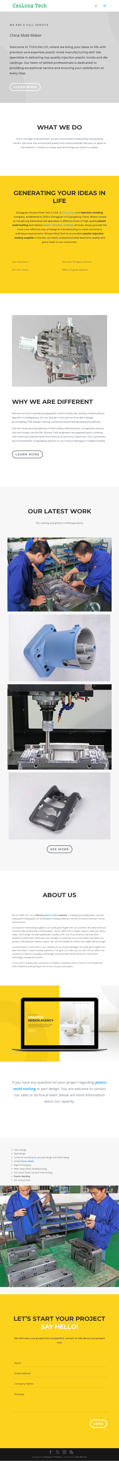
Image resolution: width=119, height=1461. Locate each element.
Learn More (25, 87)
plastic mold (50, 915)
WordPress (81, 1456)
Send (98, 1423)
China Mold (68, 212)
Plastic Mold (27, 1161)
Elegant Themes (53, 1456)
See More (59, 849)
